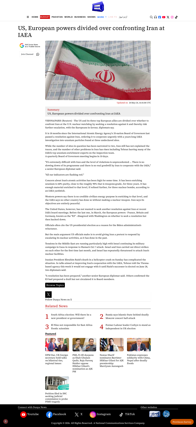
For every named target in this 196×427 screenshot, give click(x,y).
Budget (45, 17)
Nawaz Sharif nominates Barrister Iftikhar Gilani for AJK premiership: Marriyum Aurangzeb (112, 360)
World (68, 17)
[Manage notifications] (5, 421)
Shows (91, 17)
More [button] (101, 17)
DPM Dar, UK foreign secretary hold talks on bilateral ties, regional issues (56, 359)
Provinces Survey (182, 421)
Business (80, 17)
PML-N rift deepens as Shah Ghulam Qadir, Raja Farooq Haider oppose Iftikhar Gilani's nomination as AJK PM (83, 363)
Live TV (112, 17)
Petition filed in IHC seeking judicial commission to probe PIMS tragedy (56, 397)
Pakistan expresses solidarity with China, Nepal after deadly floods (139, 359)
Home (35, 17)
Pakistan (57, 17)
